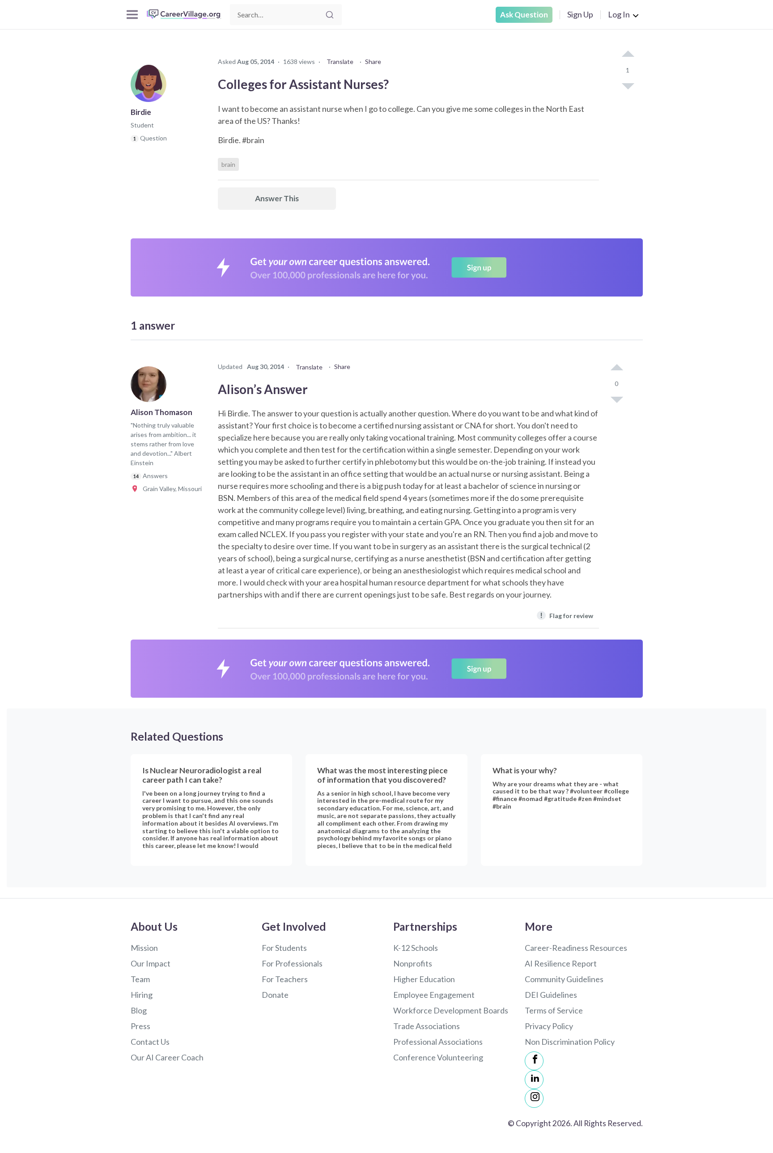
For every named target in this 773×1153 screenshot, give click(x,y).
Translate (340, 61)
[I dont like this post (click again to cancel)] (627, 85)
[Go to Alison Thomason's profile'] (151, 386)
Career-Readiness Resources (576, 948)
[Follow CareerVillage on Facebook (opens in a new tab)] (534, 1060)
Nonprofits (412, 963)
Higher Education (424, 979)
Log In (619, 14)
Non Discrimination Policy (570, 1042)
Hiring (142, 995)
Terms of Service (554, 1010)
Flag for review (566, 615)
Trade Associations (426, 1026)
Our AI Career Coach (167, 1057)
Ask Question (524, 14)
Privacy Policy (549, 1026)
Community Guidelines (564, 979)
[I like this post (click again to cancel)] (627, 54)
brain (228, 164)
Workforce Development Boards (450, 1010)
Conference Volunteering (438, 1057)
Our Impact (150, 963)
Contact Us (150, 1042)
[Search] (329, 15)
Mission (144, 948)
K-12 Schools (415, 948)
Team (140, 979)
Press (140, 1026)
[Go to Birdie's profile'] (151, 86)
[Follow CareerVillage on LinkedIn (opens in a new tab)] (534, 1079)
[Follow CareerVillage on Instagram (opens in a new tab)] (534, 1098)
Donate (275, 995)
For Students (284, 948)
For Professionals (292, 963)
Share (373, 61)
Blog (139, 1010)
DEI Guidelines (551, 995)
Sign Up (580, 14)
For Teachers (285, 979)
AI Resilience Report (561, 963)
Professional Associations (438, 1042)
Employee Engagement (434, 995)
